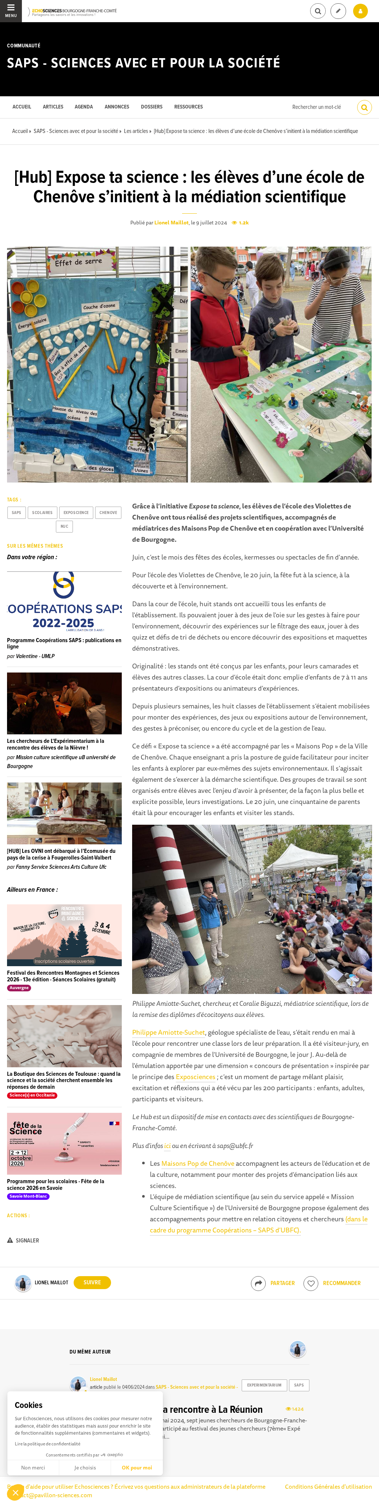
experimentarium (264, 1385)
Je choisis (85, 1468)
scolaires (42, 512)
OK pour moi (137, 1468)
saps (16, 512)
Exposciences (195, 1076)
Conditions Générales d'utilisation (328, 1486)
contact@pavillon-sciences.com (50, 1495)
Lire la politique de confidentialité (47, 1443)
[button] (15, 1492)
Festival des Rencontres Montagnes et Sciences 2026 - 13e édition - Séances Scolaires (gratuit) (63, 976)
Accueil (22, 107)
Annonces (117, 107)
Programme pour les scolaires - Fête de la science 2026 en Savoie (55, 1185)
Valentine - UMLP (35, 656)
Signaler (27, 1241)
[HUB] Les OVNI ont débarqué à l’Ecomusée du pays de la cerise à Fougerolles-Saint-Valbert (61, 854)
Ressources (188, 107)
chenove (108, 512)
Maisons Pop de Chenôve (197, 1163)
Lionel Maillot (171, 222)
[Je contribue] (338, 11)
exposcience (76, 512)
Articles (53, 107)
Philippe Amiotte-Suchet (168, 1032)
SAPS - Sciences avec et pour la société (143, 63)
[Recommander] (310, 1283)
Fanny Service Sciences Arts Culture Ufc (61, 867)
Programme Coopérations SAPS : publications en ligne (64, 644)
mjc (64, 526)
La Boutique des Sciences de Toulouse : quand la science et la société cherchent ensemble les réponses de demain (64, 1080)
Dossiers (151, 107)
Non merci (33, 1468)
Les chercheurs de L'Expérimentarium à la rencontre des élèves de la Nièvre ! (55, 744)
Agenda (84, 107)
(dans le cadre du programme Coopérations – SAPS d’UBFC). (259, 1224)
